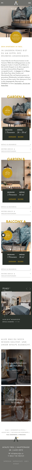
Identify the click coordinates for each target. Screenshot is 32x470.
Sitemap (16, 463)
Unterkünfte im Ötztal (18, 430)
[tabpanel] (16, 113)
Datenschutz (18, 461)
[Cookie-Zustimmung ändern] (3, 235)
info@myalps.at (17, 453)
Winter (27, 71)
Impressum (7, 461)
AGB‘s (26, 461)
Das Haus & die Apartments (20, 432)
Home (7, 430)
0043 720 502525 (17, 456)
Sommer (18, 71)
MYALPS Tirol (6, 432)
